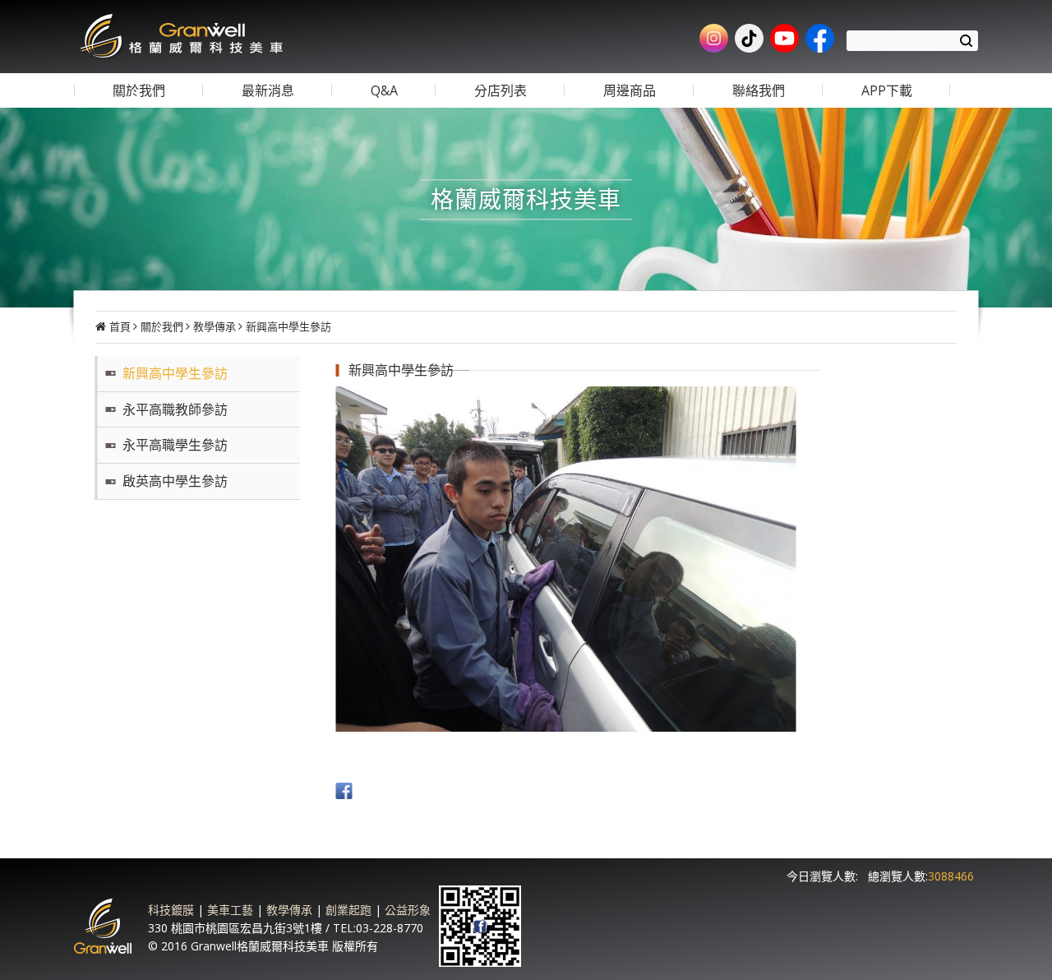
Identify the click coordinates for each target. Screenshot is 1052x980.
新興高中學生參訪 (288, 326)
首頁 (120, 326)
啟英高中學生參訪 (175, 481)
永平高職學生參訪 (175, 445)
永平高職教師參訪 (175, 409)
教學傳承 (214, 326)
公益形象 (408, 910)
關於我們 (162, 326)
